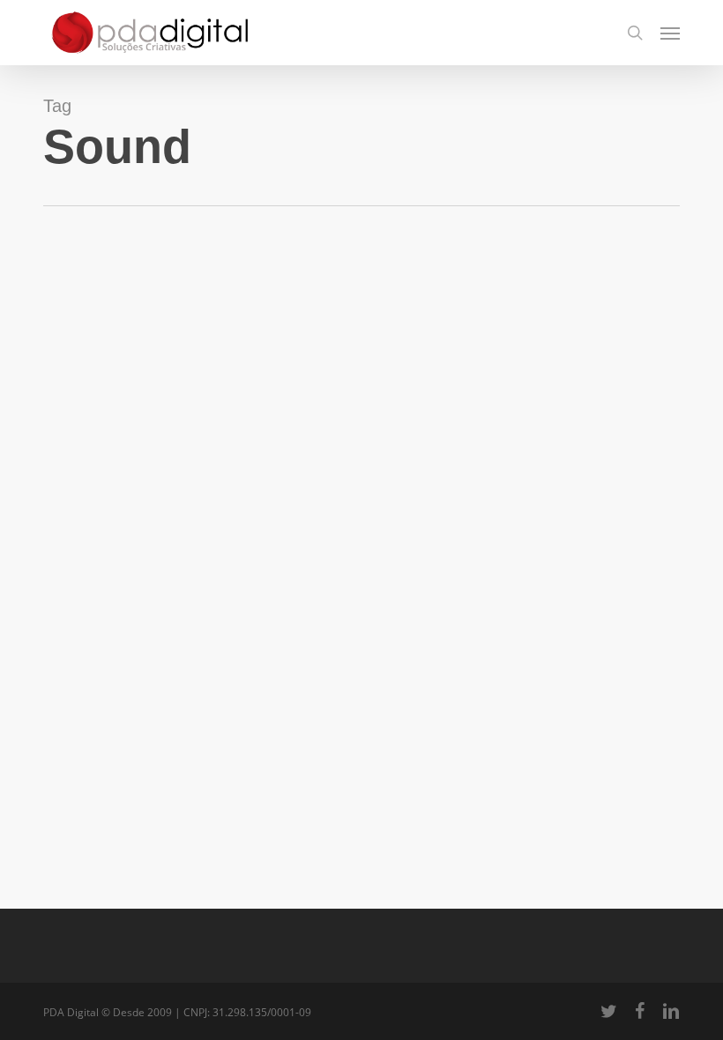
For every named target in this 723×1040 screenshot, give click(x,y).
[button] (670, 32)
